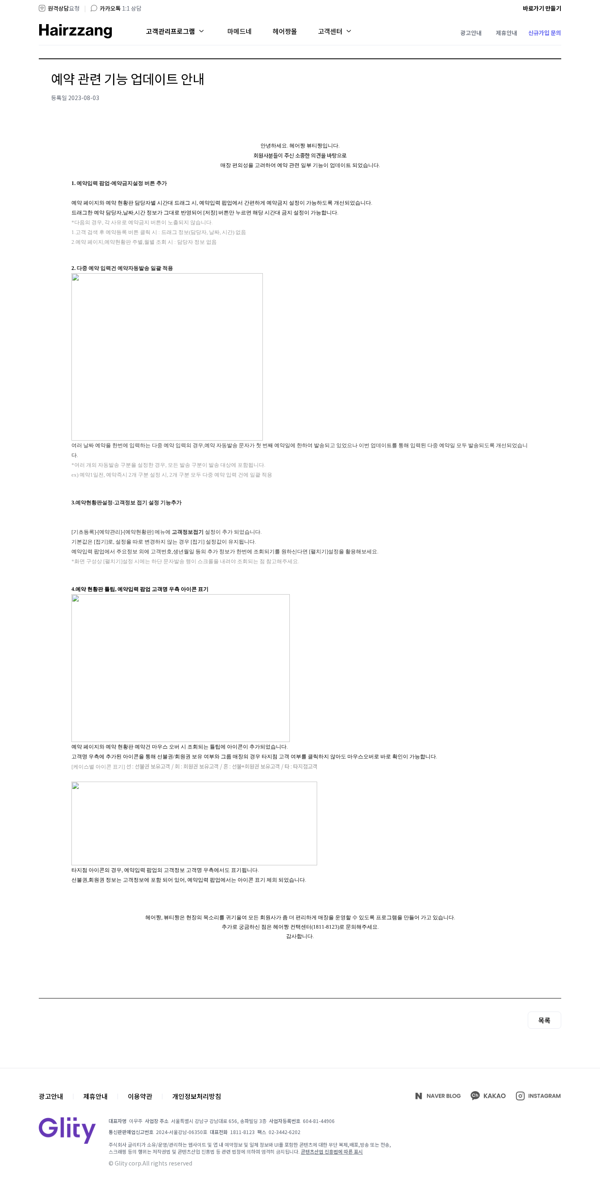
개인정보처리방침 (196, 1096)
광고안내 (471, 33)
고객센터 (330, 31)
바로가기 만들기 (542, 8)
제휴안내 (506, 33)
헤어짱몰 (285, 31)
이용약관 (140, 1096)
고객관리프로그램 (170, 31)
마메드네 (239, 31)
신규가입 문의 (544, 33)
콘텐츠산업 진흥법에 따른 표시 (332, 1151)
